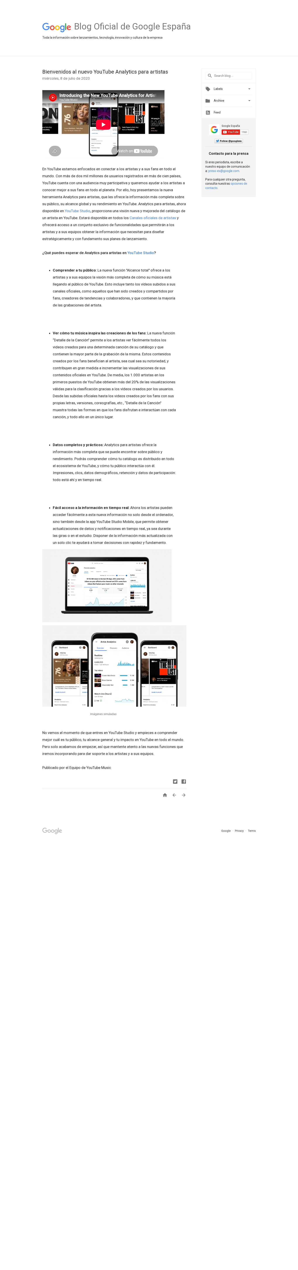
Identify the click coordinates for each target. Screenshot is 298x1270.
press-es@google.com (223, 171)
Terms (252, 830)
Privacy (239, 830)
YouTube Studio (77, 211)
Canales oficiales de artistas (153, 218)
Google (226, 830)
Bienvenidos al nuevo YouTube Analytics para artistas (105, 72)
